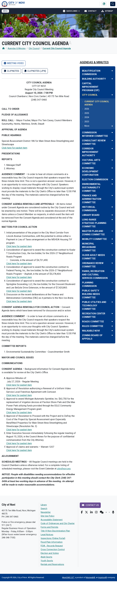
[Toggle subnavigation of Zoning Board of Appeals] (112, 335)
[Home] (3, 48)
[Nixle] (101, 512)
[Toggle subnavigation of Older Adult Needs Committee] (112, 255)
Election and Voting (50, 553)
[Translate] (104, 4)
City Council (34, 48)
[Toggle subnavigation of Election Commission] (112, 179)
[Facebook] (82, 512)
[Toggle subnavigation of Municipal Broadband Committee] (112, 243)
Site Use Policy (47, 516)
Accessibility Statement (51, 520)
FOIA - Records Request (52, 546)
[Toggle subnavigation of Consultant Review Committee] (112, 140)
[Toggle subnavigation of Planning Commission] (112, 282)
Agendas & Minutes (17, 48)
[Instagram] (96, 512)
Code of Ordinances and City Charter (58, 523)
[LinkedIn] (91, 512)
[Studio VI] (106, 512)
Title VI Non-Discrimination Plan (55, 531)
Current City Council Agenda (57, 48)
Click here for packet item (14, 147)
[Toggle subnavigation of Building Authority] (112, 79)
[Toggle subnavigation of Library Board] (112, 215)
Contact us (92, 505)
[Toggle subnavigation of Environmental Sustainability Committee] (112, 184)
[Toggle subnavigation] (112, 126)
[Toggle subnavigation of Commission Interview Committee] (112, 132)
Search (44, 508)
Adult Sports (46, 557)
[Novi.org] (109, 512)
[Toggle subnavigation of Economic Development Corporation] (112, 168)
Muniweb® (90, 577)
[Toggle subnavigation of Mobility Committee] (112, 239)
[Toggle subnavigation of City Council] (112, 95)
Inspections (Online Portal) (53, 538)
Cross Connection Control (53, 549)
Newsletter (46, 512)
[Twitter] (86, 512)
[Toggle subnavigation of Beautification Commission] (112, 71)
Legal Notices (47, 534)
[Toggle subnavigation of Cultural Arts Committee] (112, 160)
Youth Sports (47, 560)
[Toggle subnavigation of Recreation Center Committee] (112, 313)
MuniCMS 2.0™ (68, 577)
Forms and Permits (49, 527)
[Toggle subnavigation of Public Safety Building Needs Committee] (112, 290)
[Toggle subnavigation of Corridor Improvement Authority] (112, 148)
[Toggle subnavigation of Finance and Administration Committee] (112, 195)
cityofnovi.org (63, 468)
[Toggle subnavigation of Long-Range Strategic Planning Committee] (112, 219)
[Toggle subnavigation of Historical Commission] (112, 207)
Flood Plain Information (51, 542)
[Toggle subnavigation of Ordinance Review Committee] (112, 263)
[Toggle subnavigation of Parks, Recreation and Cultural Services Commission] (112, 271)
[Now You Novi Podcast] (113, 512)
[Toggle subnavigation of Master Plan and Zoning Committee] (112, 231)
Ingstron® (102, 577)
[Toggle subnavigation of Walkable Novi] (112, 331)
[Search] (112, 4)
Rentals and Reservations (52, 564)
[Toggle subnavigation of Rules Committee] (112, 326)
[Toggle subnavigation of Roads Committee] (112, 321)
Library (44, 505)
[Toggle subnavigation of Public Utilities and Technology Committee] (112, 302)
